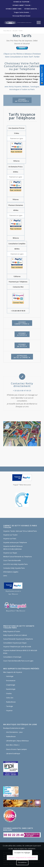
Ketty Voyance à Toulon (11, 631)
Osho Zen (9, 698)
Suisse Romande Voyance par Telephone (18, 639)
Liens (5, 576)
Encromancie (10, 680)
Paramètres (22, 862)
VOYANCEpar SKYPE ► (22, 345)
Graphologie (10, 685)
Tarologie (9, 706)
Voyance (9, 710)
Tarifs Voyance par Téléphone (22, 116)
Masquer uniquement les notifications (22, 858)
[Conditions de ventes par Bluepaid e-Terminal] (18, 299)
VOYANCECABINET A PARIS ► (22, 323)
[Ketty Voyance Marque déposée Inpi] (11, 768)
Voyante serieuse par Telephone (15, 542)
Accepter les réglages (22, 853)
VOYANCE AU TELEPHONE (21, 2)
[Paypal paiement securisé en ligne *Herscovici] (13, 585)
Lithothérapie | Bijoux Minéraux (17, 741)
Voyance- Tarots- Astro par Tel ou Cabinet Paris (20, 531)
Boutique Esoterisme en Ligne (13, 728)
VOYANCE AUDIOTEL (30, 9)
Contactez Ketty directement (22, 385)
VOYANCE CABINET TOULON (21, 5)
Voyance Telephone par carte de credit (17, 646)
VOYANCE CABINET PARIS (13, 9)
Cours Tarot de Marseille (12, 560)
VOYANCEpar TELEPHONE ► (22, 100)
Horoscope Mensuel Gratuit (21, 16)
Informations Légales (10, 572)
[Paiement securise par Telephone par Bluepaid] (15, 605)
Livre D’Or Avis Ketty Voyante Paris (15, 564)
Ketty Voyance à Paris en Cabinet (15, 635)
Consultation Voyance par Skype (15, 643)
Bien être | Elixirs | (12, 745)
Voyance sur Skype (10, 553)
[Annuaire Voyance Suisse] (22, 804)
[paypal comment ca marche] (22, 477)
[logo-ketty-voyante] (18, 22)
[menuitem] (21, 1)
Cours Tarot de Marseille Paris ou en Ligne (18, 661)
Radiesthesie (11, 702)
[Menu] (37, 22)
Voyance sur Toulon (10, 535)
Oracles (9, 693)
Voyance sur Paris (9, 538)
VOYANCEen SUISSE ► (22, 334)
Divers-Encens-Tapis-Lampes (16, 749)
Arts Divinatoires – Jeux (14, 732)
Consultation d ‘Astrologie (12, 657)
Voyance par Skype (14, 79)
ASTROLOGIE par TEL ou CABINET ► (22, 356)
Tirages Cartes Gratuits (21, 12)
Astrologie (33, 76)
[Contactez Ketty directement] (22, 376)
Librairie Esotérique (13, 753)
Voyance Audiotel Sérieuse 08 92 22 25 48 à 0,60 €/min (13, 547)
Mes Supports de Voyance (12, 672)
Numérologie (10, 689)
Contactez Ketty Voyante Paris (14, 568)
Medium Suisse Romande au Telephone (17, 556)
